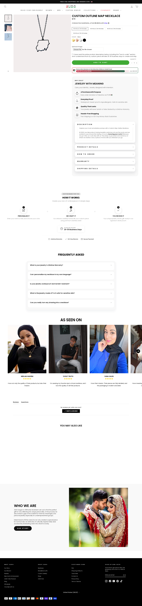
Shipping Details (87, 168)
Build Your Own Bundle (32, 10)
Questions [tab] (24, 402)
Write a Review (73, 411)
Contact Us (74, 576)
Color (76, 37)
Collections (90, 10)
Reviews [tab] (16, 402)
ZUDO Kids (41, 579)
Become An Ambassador (11, 576)
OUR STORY (23, 528)
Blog (5, 581)
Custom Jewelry (73, 10)
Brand (116, 10)
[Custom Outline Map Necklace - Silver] (11, 470)
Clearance (106, 10)
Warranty (83, 161)
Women (49, 10)
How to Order (86, 154)
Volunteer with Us (9, 587)
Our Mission (7, 571)
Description (84, 124)
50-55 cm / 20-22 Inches (80, 33)
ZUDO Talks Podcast (10, 579)
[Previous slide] (4, 356)
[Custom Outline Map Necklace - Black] (13, 470)
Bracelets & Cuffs (43, 571)
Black (84, 40)
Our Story (7, 568)
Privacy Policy (75, 579)
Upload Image (77, 47)
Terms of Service (76, 581)
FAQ (72, 568)
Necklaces (41, 568)
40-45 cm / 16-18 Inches (97, 28)
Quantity (133, 59)
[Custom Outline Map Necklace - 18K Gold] (6, 470)
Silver (80, 40)
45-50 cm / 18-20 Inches (114, 28)
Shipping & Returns (76, 571)
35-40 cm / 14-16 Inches (80, 28)
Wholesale (7, 584)
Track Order (74, 573)
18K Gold (73, 40)
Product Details (87, 147)
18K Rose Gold (77, 40)
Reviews (6, 573)
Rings (39, 576)
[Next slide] (138, 356)
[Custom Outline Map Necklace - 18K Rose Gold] (8, 470)
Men (59, 10)
